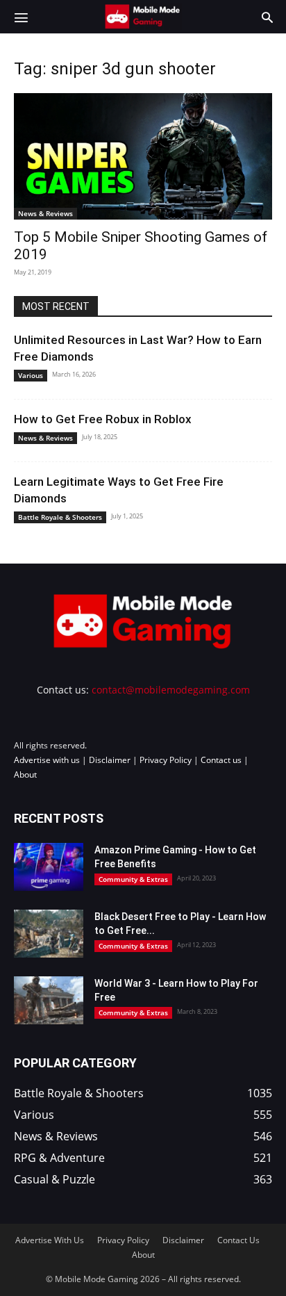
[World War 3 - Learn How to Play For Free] (48, 1000)
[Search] (267, 16)
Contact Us (238, 1240)
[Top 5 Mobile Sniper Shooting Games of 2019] (143, 156)
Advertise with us (47, 760)
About (25, 774)
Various (30, 375)
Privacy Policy (166, 760)
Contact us (221, 760)
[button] (20, 16)
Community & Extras (133, 879)
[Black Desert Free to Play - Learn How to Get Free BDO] (48, 934)
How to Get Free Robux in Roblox (103, 419)
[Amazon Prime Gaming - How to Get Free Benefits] (48, 867)
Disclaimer (110, 760)
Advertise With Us (49, 1240)
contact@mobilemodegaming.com (171, 689)
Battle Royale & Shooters (60, 517)
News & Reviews (45, 213)
